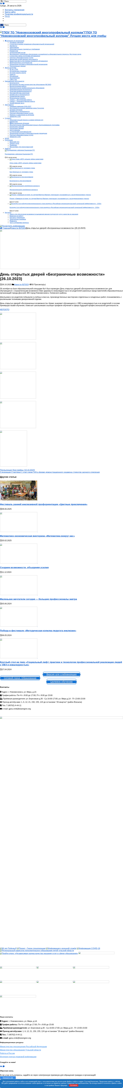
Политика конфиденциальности (19, 14)
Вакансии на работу (16, 216)
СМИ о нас (13, 79)
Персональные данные (18, 66)
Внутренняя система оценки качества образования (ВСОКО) (30, 84)
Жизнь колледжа (10, 68)
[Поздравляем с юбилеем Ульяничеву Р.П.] (20, 150)
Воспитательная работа (18, 86)
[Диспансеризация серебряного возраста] (25, 186)
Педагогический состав (17, 52)
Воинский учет (14, 142)
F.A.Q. (7, 16)
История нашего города (18, 73)
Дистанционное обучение (20, 123)
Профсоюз (13, 145)
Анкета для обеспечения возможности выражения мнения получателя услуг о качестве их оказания (44, 214)
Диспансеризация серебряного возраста (24, 190)
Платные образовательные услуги (21, 57)
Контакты (8, 212)
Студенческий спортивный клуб (20, 132)
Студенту (8, 118)
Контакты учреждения (14, 10)
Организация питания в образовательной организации (28, 64)
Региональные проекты (18, 98)
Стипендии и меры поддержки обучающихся (25, 56)
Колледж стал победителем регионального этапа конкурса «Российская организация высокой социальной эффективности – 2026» (54, 207)
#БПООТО (4, 310)
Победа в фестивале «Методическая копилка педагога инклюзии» (38, 630)
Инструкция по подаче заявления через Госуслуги (27, 108)
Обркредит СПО (15, 116)
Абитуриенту (9, 105)
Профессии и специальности (20, 95)
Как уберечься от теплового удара (21, 172)
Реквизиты (13, 221)
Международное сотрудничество (21, 63)
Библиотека (14, 121)
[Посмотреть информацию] (12, 226)
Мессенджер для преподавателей (21, 147)
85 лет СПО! (14, 69)
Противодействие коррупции (19, 93)
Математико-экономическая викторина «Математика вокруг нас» (37, 536)
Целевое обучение (16, 110)
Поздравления (15, 78)
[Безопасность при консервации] (21, 177)
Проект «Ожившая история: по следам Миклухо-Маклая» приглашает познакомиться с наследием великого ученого (49, 198)
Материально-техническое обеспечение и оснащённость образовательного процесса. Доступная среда (45, 54)
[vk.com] (1, 4)
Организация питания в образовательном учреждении (28, 133)
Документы (13, 46)
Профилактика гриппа (17, 96)
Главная (6, 228)
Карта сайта (10, 12)
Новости (12, 74)
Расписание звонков (17, 128)
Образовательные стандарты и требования (25, 49)
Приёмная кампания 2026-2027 (20, 106)
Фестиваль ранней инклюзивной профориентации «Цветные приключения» (43, 504)
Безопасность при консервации (20, 181)
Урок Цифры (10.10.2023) (17, 470)
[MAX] (4, 4)
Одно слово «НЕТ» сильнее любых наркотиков (25, 163)
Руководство (14, 51)
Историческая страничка (18, 71)
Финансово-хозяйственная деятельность (24, 59)
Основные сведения (16, 42)
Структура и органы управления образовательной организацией (32, 44)
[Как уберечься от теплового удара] (22, 168)
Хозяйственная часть (17, 103)
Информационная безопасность (21, 89)
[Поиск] (1, 1)
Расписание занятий (17, 127)
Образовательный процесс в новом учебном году (26, 120)
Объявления (14, 76)
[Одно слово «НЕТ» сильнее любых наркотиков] (26, 159)
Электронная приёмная (18, 219)
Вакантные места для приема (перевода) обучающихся (29, 61)
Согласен (73, 1085)
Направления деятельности (14, 81)
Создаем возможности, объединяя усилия (24, 567)
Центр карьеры (15, 130)
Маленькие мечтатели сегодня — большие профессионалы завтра (38, 599)
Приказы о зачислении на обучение (22, 115)
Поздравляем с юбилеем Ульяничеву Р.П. (19, 154)
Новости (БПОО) (18, 228)
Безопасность (14, 83)
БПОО (7, 138)
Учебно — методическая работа (21, 100)
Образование (14, 47)
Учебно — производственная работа (22, 101)
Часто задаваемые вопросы (19, 222)
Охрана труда (14, 143)
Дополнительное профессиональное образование (27, 88)
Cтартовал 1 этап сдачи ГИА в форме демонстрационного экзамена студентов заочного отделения (50, 472)
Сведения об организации (15, 41)
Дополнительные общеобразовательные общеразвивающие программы (35, 125)
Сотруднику (9, 140)
